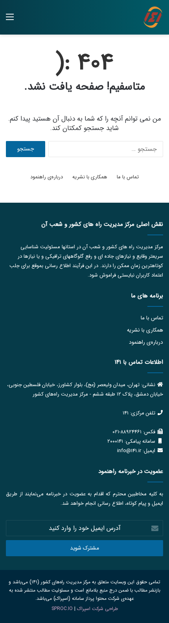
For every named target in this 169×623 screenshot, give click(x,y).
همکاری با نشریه (89, 177)
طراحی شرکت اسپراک (97, 608)
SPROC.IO (62, 608)
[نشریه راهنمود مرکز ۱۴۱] (153, 17)
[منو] (10, 20)
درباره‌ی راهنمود (46, 177)
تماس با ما (128, 177)
